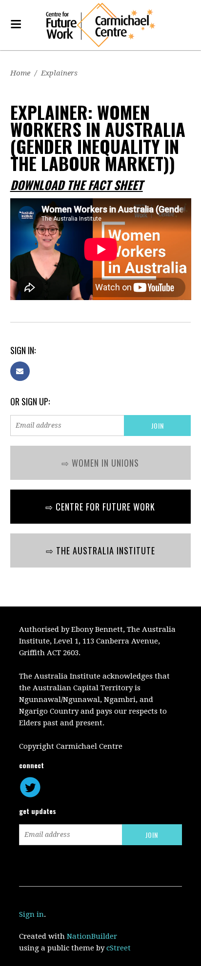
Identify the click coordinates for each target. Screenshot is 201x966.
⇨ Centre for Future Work (100, 506)
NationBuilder (92, 936)
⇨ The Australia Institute (100, 550)
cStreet (118, 948)
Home (20, 73)
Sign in (31, 914)
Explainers (59, 73)
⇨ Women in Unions (100, 462)
